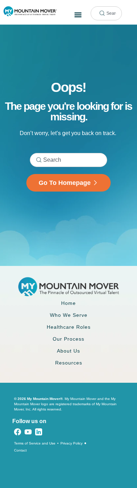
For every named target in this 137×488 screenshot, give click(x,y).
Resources (68, 363)
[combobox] (106, 13)
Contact (20, 450)
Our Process (68, 339)
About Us (68, 351)
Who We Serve (68, 315)
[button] (78, 14)
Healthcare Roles (69, 327)
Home (68, 303)
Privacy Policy (71, 443)
